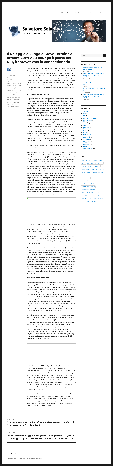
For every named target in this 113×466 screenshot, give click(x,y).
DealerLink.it (86, 125)
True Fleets (93, 201)
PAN (13, 101)
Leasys (8, 92)
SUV (83, 201)
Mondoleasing (86, 143)
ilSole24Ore (86, 136)
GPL (89, 178)
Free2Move (14, 88)
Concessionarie (17, 85)
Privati (93, 195)
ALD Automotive (11, 81)
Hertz (13, 90)
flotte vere (99, 175)
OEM (98, 192)
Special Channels (98, 198)
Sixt (10, 104)
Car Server (9, 85)
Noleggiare (10, 95)
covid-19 (102, 169)
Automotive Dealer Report (89, 118)
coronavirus (95, 169)
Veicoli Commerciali (87, 204)
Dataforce (9, 77)
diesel (88, 172)
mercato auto (85, 186)
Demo (83, 172)
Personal (93, 13)
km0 (83, 180)
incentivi (99, 178)
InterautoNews (86, 137)
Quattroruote (86, 144)
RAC (11, 102)
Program (17, 101)
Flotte (83, 175)
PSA (8, 102)
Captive (19, 83)
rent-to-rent (85, 198)
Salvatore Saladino (67, 13)
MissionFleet (86, 141)
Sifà (8, 104)
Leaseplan (18, 90)
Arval (8, 83)
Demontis (9, 87)
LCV (87, 180)
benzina (97, 163)
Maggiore (14, 94)
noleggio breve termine (88, 189)
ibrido (93, 178)
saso (8, 73)
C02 (102, 163)
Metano (93, 186)
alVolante (85, 111)
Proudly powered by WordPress (35, 458)
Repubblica (85, 146)
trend (17, 106)
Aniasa (84, 113)
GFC (19, 88)
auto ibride (90, 163)
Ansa (84, 115)
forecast (9, 88)
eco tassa (94, 172)
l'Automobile (86, 139)
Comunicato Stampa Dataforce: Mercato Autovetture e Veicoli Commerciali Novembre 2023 (93, 75)
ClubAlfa (85, 122)
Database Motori (80, 13)
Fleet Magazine (87, 129)
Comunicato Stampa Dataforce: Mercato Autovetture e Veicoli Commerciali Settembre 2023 (93, 96)
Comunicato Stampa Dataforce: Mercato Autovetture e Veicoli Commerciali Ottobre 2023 (94, 82)
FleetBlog (85, 131)
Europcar (18, 87)
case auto (97, 166)
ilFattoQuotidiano (87, 134)
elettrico (100, 172)
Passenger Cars (86, 195)
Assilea (84, 117)
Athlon (12, 83)
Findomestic (86, 127)
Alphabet (18, 81)
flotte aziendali (91, 175)
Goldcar (9, 90)
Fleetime (85, 132)
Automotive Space (87, 120)
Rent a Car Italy (16, 102)
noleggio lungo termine (88, 192)
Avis (15, 83)
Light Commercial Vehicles (89, 183)
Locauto (9, 94)
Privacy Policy (21, 458)
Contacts (103, 13)
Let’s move (14, 92)
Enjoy (14, 87)
